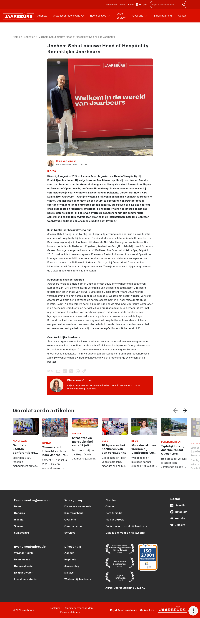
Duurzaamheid (73, 513)
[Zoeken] (184, 4)
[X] (72, 370)
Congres (19, 513)
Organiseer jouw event (66, 15)
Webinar (19, 519)
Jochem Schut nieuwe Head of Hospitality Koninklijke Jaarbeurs (77, 37)
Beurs (18, 506)
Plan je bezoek (114, 519)
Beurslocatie (22, 559)
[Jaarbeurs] (172, 609)
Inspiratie (70, 559)
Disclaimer (55, 608)
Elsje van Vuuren (66, 161)
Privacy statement (70, 612)
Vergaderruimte (23, 553)
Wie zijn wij (73, 500)
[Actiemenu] (193, 611)
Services (69, 532)
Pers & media (127, 4)
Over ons (138, 15)
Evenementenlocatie (30, 546)
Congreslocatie (23, 566)
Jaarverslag (71, 566)
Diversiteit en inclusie (78, 506)
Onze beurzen (121, 15)
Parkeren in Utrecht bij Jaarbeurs (126, 526)
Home (16, 37)
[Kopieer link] (84, 371)
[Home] (18, 15)
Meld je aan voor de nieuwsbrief (125, 532)
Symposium (21, 532)
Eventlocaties (98, 15)
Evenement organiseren (32, 500)
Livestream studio (25, 579)
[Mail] (59, 371)
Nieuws (69, 572)
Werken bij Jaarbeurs (77, 579)
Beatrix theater (23, 572)
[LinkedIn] (65, 370)
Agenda (42, 15)
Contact (182, 15)
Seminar (19, 526)
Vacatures (111, 4)
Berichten (29, 37)
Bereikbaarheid (163, 15)
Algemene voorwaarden (79, 608)
